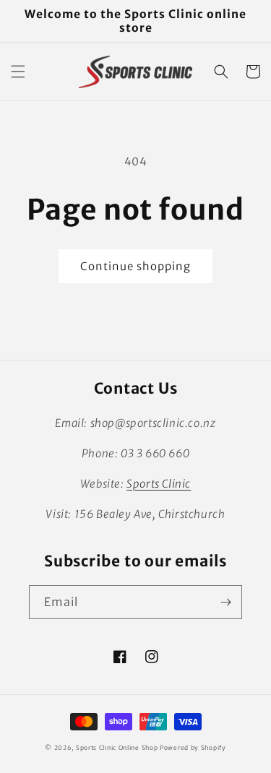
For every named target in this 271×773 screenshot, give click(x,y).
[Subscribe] (225, 602)
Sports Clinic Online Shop (117, 747)
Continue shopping (135, 266)
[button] (18, 71)
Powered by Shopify (193, 747)
